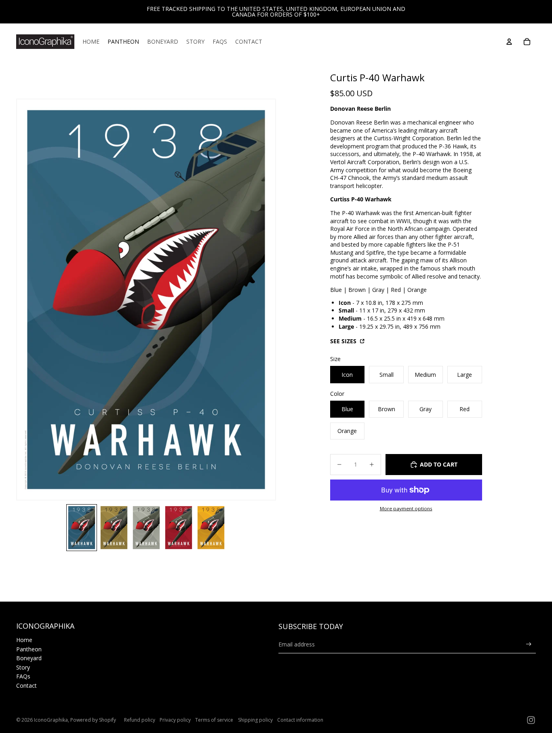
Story (23, 667)
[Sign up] (529, 644)
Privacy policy (175, 719)
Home (24, 640)
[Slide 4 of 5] (178, 527)
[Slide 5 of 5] (210, 527)
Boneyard (29, 658)
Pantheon (29, 649)
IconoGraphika (51, 719)
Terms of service (214, 719)
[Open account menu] (509, 42)
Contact (26, 685)
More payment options (406, 508)
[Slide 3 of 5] (146, 527)
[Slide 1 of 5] (81, 527)
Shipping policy (255, 719)
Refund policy (139, 719)
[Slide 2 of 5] (114, 527)
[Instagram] (531, 720)
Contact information (300, 719)
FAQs (23, 676)
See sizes (344, 341)
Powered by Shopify (93, 719)
